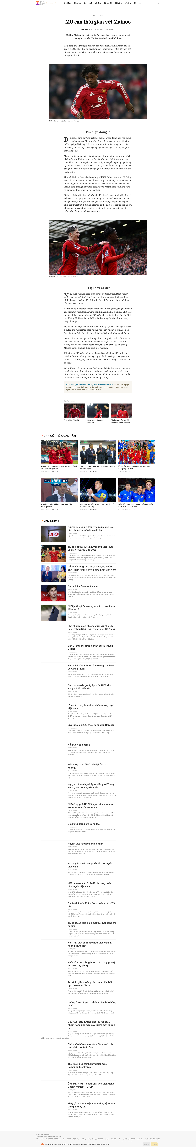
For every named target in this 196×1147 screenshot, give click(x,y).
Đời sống (118, 3)
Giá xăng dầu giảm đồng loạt (84, 824)
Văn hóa (98, 3)
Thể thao (98, 16)
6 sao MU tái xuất (71, 420)
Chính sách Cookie (98, 1144)
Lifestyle (128, 3)
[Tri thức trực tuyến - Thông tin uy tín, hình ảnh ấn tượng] (46, 3)
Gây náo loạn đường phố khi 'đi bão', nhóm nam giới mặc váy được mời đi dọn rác (91, 1025)
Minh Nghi (84, 29)
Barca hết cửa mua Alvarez (83, 586)
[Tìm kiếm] (158, 3)
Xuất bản (67, 3)
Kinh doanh (87, 3)
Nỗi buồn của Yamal (79, 744)
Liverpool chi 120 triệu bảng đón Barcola (91, 725)
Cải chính (137, 3)
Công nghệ (108, 3)
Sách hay (77, 3)
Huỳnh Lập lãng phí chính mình (85, 843)
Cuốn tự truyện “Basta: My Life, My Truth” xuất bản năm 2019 (89, 385)
